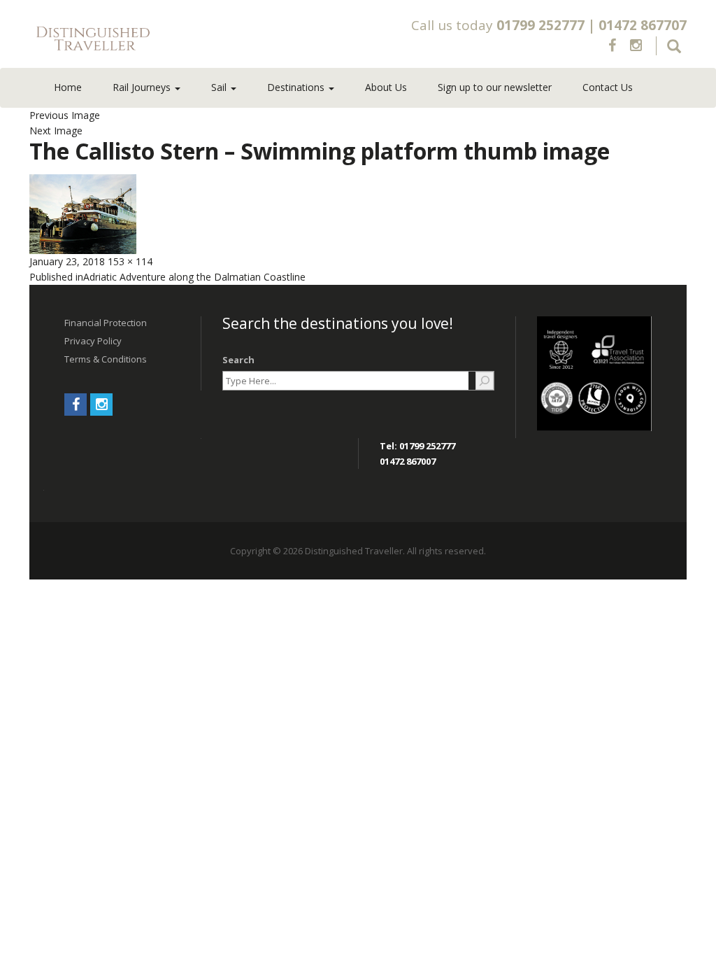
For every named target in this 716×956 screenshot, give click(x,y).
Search (238, 359)
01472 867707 (643, 25)
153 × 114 (130, 261)
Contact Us (607, 87)
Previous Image (64, 115)
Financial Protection (105, 322)
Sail (220, 87)
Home (68, 87)
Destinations (297, 87)
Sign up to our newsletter (495, 87)
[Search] (484, 381)
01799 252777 (540, 25)
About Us (386, 87)
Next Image (56, 130)
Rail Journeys (143, 87)
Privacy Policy (93, 341)
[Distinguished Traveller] (160, 39)
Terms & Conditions (105, 359)
